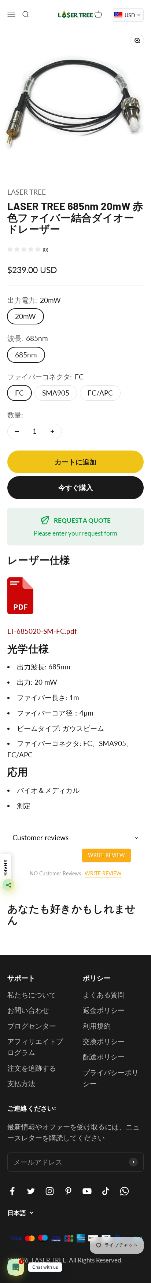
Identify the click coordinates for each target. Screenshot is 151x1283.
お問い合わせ (28, 1010)
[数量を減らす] (17, 431)
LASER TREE (26, 192)
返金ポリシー (104, 1010)
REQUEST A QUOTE (82, 520)
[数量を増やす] (52, 431)
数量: (15, 415)
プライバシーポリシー (111, 1078)
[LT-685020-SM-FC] (75, 595)
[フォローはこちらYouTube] (87, 1191)
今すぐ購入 (75, 487)
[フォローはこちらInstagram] (50, 1191)
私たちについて (31, 994)
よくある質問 (104, 994)
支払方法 (21, 1083)
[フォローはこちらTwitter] (31, 1191)
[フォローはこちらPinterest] (68, 1191)
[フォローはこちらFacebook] (12, 1191)
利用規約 (97, 1026)
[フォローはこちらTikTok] (106, 1191)
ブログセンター (31, 1026)
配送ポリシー (104, 1056)
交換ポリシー (104, 1041)
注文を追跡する (31, 1068)
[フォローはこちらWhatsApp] (124, 1191)
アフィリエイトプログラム (35, 1046)
